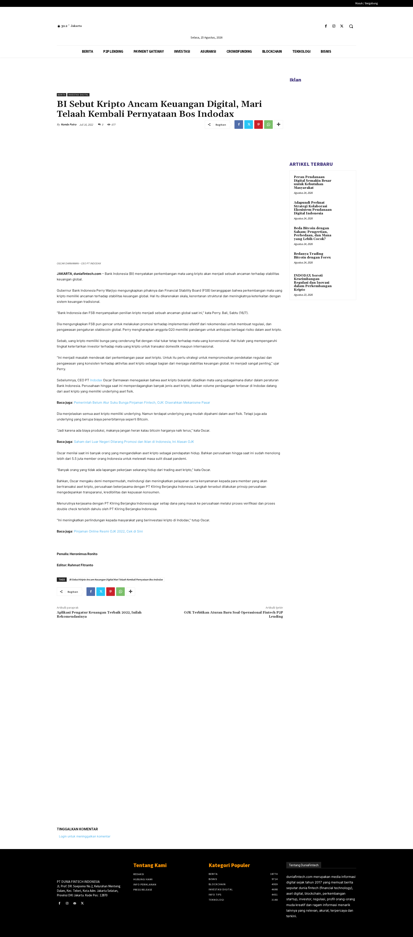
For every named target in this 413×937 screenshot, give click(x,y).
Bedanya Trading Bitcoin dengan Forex (312, 256)
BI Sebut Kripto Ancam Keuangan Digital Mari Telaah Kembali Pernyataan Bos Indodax (116, 579)
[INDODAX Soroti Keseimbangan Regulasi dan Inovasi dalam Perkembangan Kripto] (344, 280)
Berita (61, 94)
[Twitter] (342, 26)
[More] (278, 124)
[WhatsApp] (268, 124)
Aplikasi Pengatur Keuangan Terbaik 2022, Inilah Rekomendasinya (99, 614)
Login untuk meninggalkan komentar (84, 836)
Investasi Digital (78, 94)
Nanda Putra (68, 124)
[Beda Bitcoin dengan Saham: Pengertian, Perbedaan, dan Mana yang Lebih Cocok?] (344, 233)
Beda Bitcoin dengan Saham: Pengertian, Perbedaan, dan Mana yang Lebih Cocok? (312, 233)
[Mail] (74, 903)
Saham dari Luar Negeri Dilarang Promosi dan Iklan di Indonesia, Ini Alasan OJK (134, 442)
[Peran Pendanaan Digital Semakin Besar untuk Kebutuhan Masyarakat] (344, 182)
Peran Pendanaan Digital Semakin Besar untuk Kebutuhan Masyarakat (312, 182)
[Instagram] (334, 26)
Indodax (96, 380)
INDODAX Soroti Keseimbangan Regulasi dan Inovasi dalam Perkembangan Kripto (313, 283)
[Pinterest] (258, 124)
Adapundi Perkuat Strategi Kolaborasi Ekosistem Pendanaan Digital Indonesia (313, 208)
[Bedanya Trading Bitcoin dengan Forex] (344, 258)
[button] (351, 26)
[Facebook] (326, 26)
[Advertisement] (170, 757)
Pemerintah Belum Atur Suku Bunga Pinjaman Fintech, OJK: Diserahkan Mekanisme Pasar (142, 402)
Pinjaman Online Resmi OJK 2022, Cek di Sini (108, 531)
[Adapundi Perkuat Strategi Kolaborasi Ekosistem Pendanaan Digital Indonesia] (344, 207)
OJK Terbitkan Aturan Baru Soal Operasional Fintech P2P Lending (233, 614)
